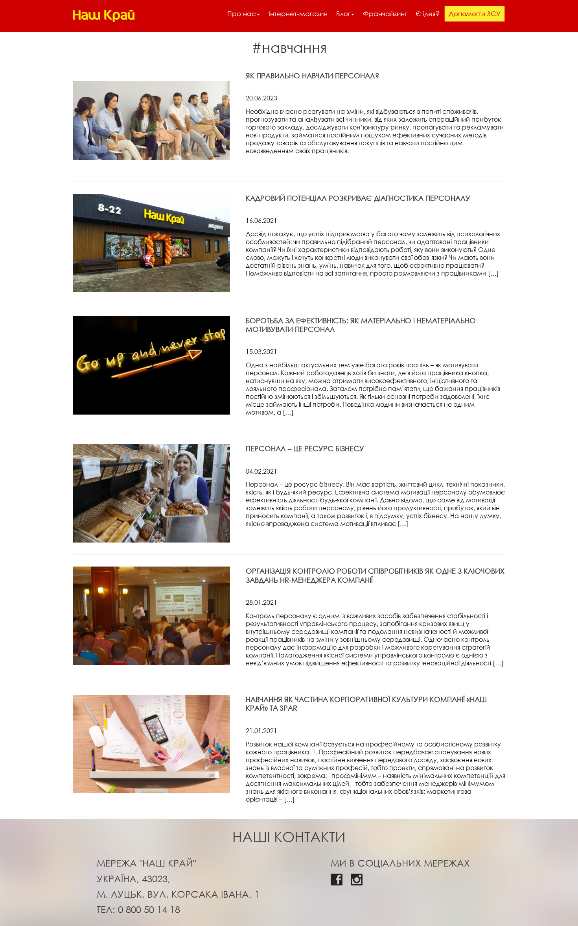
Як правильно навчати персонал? (312, 75)
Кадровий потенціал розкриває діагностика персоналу (358, 198)
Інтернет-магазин (298, 13)
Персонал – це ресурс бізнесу (305, 448)
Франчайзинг (385, 13)
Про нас (241, 13)
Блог (343, 13)
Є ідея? (428, 13)
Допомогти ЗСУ (474, 13)
